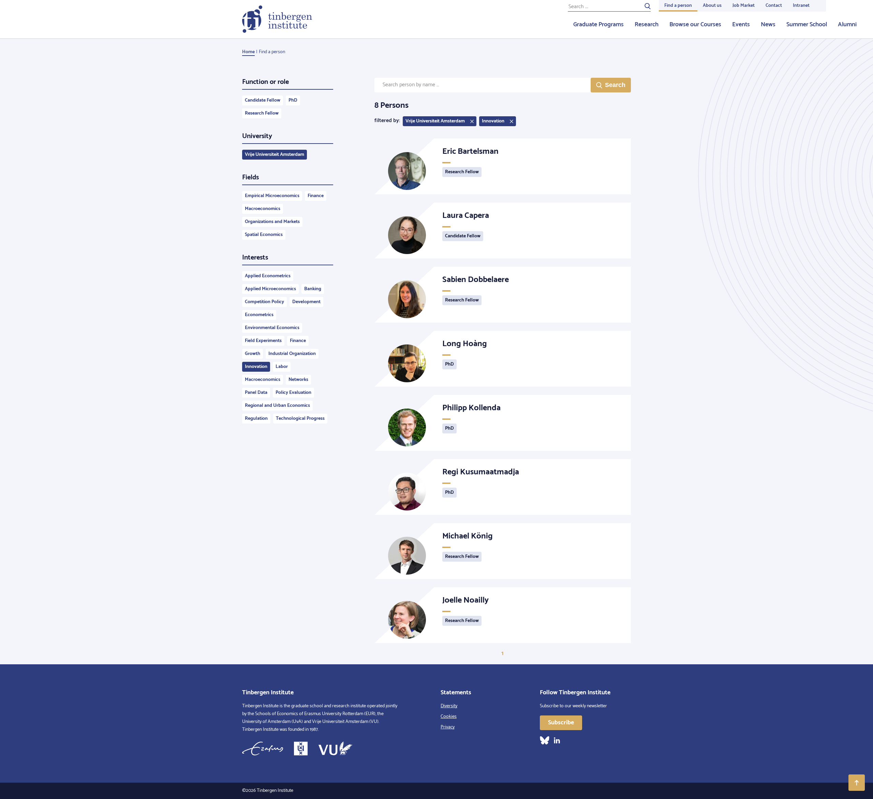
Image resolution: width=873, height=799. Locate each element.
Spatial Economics (264, 235)
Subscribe (561, 722)
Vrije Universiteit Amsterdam (274, 155)
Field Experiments (263, 341)
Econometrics (259, 315)
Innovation (256, 367)
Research (647, 24)
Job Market (744, 6)
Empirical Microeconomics (272, 196)
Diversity (449, 706)
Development (306, 302)
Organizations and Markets (272, 222)
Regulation (256, 419)
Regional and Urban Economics (277, 406)
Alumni (847, 24)
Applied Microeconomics (270, 289)
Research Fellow (262, 113)
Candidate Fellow (262, 100)
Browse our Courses (695, 24)
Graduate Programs (598, 24)
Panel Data (256, 393)
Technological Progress (300, 419)
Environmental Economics (272, 328)
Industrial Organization (292, 354)
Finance (316, 196)
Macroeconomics (262, 209)
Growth (252, 354)
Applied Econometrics (268, 276)
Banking (312, 289)
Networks (298, 380)
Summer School (806, 24)
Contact (774, 6)
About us (712, 6)
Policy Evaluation (293, 393)
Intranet (801, 6)
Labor (282, 367)
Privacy (448, 727)
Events (741, 24)
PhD (292, 100)
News (768, 24)
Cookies (449, 717)
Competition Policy (264, 302)
